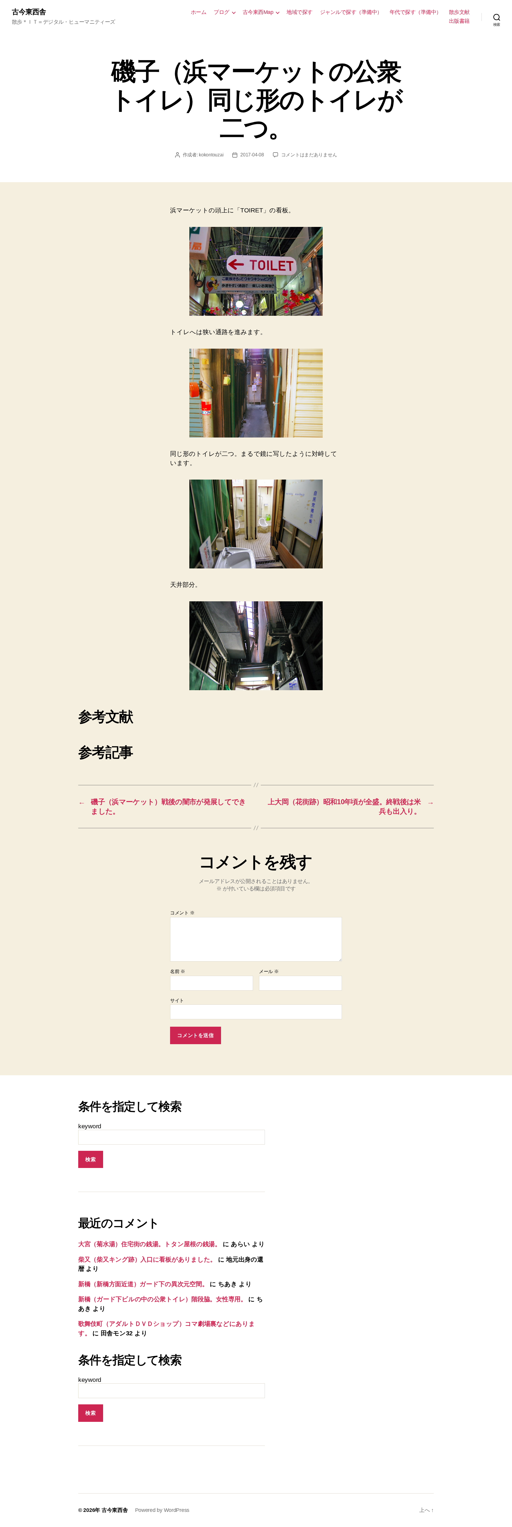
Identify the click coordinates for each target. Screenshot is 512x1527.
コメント (182, 912)
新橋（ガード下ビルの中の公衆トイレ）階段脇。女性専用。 (162, 1299)
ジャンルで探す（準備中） (351, 12)
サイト (177, 1000)
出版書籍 (459, 21)
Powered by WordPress (162, 1510)
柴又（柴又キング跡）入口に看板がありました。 (147, 1259)
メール (269, 971)
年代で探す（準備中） (415, 12)
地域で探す (300, 12)
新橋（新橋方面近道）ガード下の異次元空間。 (143, 1284)
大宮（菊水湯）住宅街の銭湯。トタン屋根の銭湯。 (149, 1244)
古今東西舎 (29, 11)
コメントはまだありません (309, 154)
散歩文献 (459, 12)
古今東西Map (258, 12)
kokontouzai (211, 154)
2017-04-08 (252, 154)
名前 (177, 971)
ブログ (221, 12)
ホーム (199, 12)
